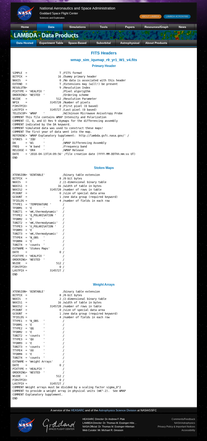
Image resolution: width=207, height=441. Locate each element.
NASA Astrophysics (184, 423)
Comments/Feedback (183, 419)
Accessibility (188, 430)
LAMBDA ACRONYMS (177, 16)
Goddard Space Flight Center (59, 13)
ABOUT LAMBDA (150, 16)
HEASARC (77, 410)
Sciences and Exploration (52, 18)
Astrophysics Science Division (117, 410)
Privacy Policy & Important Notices (176, 426)
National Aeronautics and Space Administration (77, 8)
